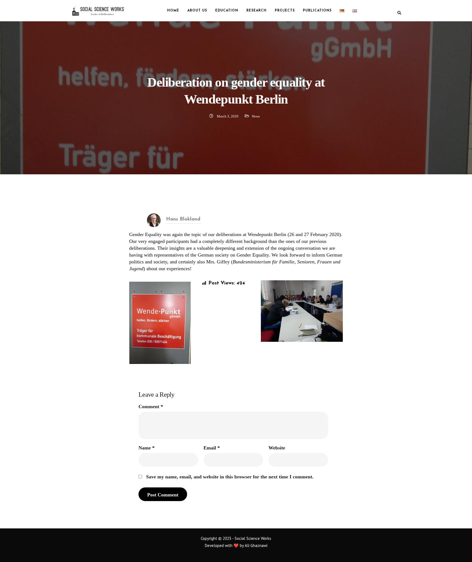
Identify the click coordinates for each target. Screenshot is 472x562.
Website (277, 447)
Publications (317, 10)
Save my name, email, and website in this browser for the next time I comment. (230, 476)
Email (211, 447)
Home (173, 10)
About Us (197, 10)
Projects (285, 10)
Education (226, 10)
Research (256, 10)
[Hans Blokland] (154, 219)
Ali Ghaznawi (256, 545)
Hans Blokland (183, 219)
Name (146, 447)
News (256, 116)
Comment (150, 406)
